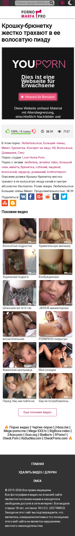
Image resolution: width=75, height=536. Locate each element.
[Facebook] (31, 196)
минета (14, 167)
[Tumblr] (56, 196)
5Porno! (60, 435)
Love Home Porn (33, 157)
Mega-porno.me (15, 431)
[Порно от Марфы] (37, 12)
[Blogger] (13, 203)
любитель (31, 162)
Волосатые (64, 148)
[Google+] (39, 196)
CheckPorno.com (56, 438)
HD (54, 148)
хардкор (24, 172)
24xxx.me (62, 427)
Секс (21, 153)
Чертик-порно (42, 427)
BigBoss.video (59, 431)
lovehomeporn (56, 172)
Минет (6, 148)
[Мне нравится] (8, 131)
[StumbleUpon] (5, 203)
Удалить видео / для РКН (38, 472)
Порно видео (19, 427)
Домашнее (9, 153)
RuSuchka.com (31, 438)
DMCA (38, 480)
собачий (41, 167)
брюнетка (27, 167)
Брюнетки (18, 148)
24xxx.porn (15, 435)
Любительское (31, 143)
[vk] (23, 196)
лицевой (54, 167)
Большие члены (54, 143)
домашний (38, 172)
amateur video (48, 162)
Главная (37, 464)
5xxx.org (31, 435)
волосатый (9, 172)
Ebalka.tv (46, 435)
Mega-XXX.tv (37, 431)
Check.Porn (11, 438)
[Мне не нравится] (34, 131)
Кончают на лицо (39, 148)
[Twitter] (64, 196)
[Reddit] (47, 196)
